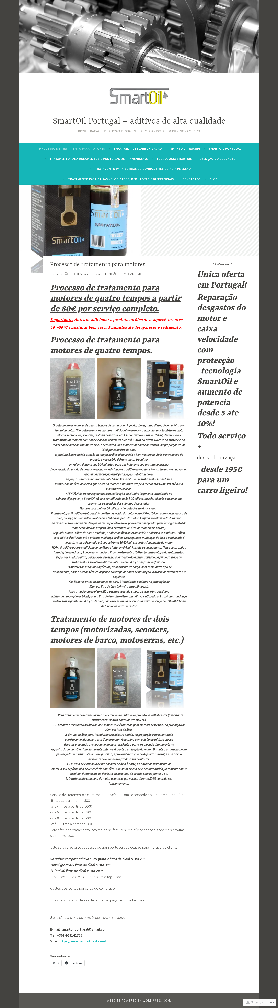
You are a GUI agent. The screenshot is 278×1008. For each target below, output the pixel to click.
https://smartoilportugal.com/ (82, 941)
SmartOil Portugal (225, 148)
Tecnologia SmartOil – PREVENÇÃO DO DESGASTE (196, 159)
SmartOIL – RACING (185, 148)
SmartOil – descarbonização (138, 148)
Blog (213, 179)
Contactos (191, 179)
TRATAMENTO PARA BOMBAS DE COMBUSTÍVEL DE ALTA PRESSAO (143, 169)
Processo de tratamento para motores (72, 148)
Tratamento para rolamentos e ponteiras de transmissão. (99, 159)
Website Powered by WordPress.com (138, 1001)
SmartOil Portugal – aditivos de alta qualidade (139, 121)
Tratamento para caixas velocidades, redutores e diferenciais (121, 179)
